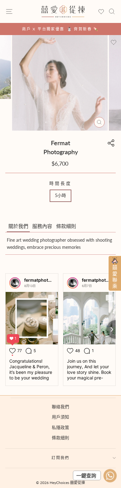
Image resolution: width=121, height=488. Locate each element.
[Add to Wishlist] (113, 42)
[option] (60, 29)
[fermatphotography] (15, 283)
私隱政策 (60, 427)
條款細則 (60, 437)
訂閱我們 (60, 457)
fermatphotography (45, 280)
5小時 (60, 195)
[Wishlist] (101, 12)
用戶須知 (60, 416)
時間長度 (60, 183)
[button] (18, 226)
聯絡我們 (60, 406)
